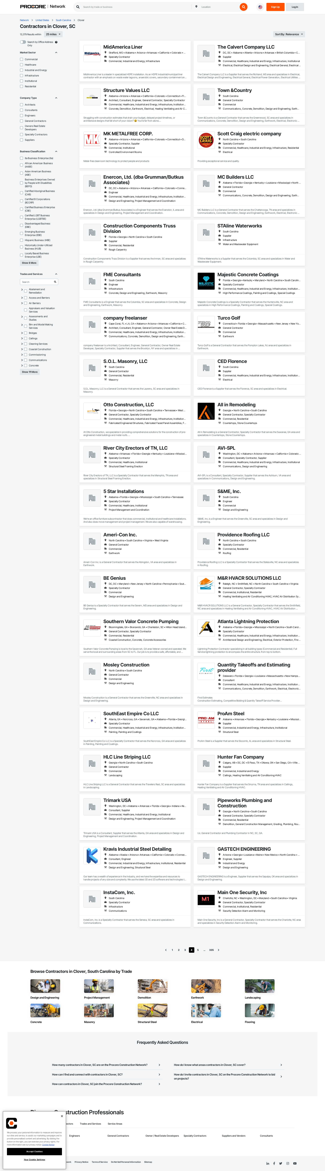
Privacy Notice (81, 1162)
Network (57, 6)
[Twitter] (280, 1163)
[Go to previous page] (166, 950)
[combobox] (219, 7)
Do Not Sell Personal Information (126, 1162)
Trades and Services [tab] (90, 1123)
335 (211, 949)
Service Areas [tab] (115, 1123)
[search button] (243, 7)
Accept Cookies (34, 1151)
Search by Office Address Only (40, 43)
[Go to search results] (55, 282)
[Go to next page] (218, 950)
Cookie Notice (48, 1144)
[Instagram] (287, 1163)
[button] (21, 59)
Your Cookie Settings (34, 1159)
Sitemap (148, 1162)
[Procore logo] (33, 7)
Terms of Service (100, 1162)
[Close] (62, 1116)
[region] (34, 1140)
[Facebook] (274, 1163)
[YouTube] (295, 1163)
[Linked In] (267, 1163)
